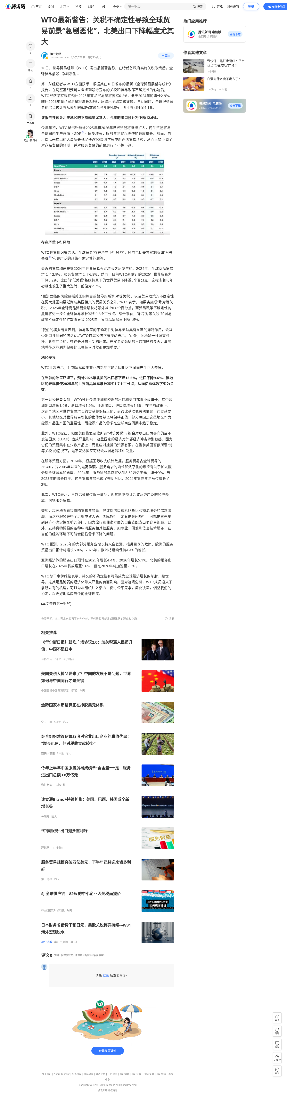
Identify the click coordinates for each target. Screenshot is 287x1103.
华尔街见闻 (61, 942)
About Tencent (62, 1074)
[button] (235, 34)
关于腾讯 (46, 1074)
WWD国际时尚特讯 (53, 910)
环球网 (45, 847)
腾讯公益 (136, 1074)
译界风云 (46, 659)
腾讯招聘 (124, 1074)
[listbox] (107, 786)
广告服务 (112, 1074)
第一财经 (46, 879)
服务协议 (76, 1074)
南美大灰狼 (48, 753)
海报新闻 (46, 784)
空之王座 (46, 722)
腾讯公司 (102, 1090)
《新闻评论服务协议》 (94, 955)
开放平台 (100, 1074)
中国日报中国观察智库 (55, 690)
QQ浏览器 (149, 1074)
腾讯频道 (161, 1074)
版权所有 (112, 1090)
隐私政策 (88, 1074)
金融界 (45, 816)
